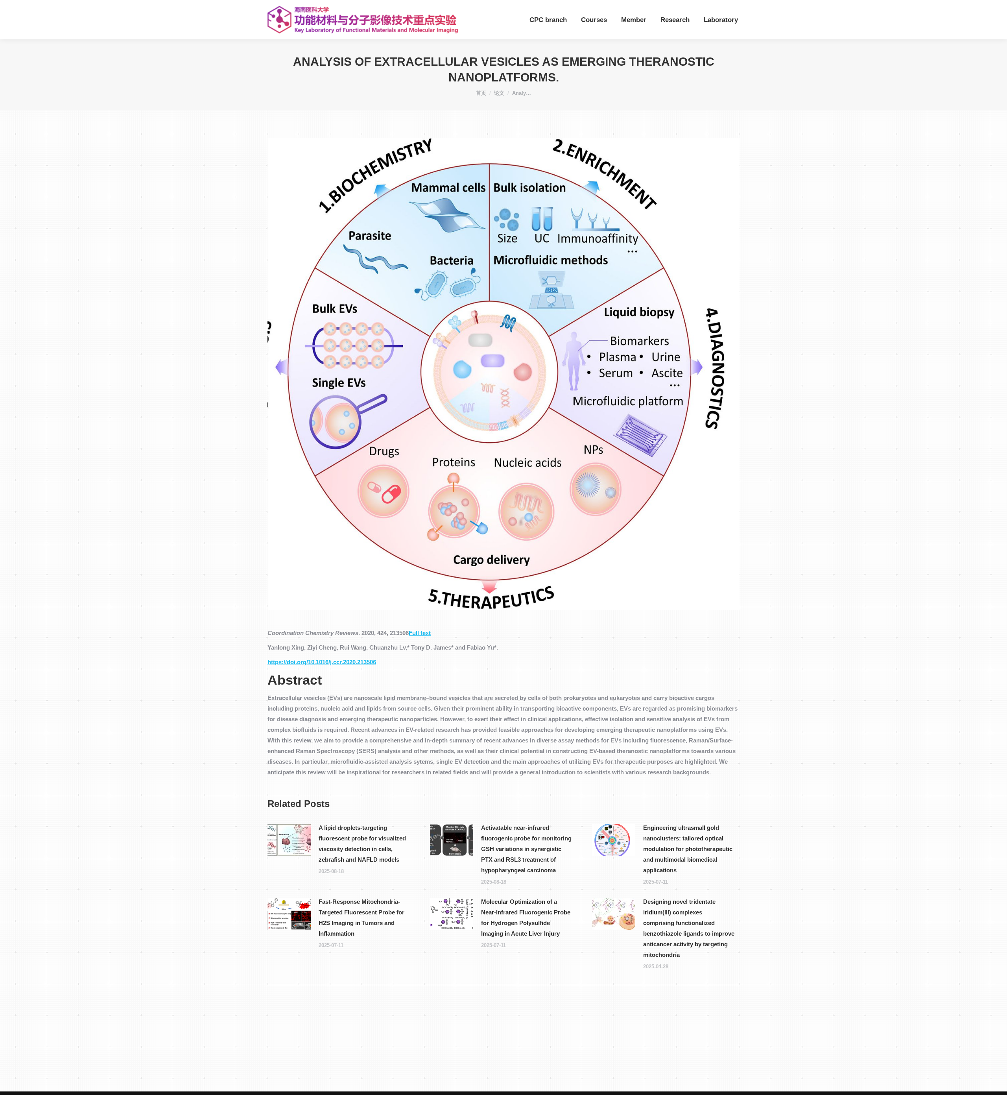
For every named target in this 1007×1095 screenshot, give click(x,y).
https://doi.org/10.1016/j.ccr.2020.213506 (321, 662)
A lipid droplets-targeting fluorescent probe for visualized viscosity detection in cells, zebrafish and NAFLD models (362, 843)
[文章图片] (289, 840)
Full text (420, 633)
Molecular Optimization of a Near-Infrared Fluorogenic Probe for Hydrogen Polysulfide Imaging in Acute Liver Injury (525, 917)
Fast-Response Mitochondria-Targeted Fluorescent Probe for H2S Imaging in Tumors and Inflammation (361, 917)
